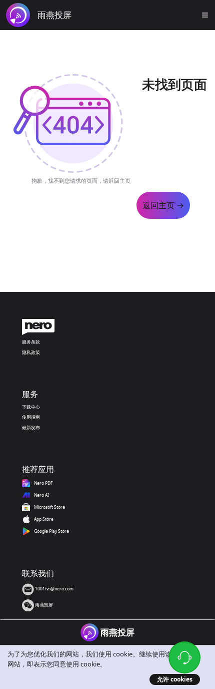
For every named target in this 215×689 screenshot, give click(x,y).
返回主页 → (163, 205)
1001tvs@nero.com (54, 588)
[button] (205, 15)
